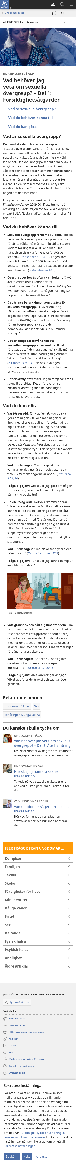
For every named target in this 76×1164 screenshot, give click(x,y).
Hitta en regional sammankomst (23, 1032)
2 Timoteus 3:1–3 (20, 363)
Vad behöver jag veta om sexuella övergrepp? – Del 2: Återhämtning (42, 743)
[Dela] (62, 13)
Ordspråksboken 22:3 (43, 553)
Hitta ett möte (14, 1026)
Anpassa (42, 1156)
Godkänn (11, 1156)
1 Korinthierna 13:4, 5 (39, 668)
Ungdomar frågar (14, 12)
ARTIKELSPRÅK (13, 22)
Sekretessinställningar (19, 1146)
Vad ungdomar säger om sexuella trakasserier (42, 809)
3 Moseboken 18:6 (41, 270)
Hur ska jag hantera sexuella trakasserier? (38, 773)
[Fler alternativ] (70, 13)
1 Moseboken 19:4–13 (34, 257)
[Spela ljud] (54, 13)
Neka (27, 1156)
